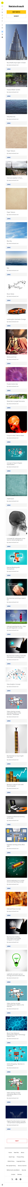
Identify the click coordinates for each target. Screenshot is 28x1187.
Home (10, 1152)
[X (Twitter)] (2, 34)
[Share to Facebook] (22, 58)
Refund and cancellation (13, 1170)
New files (16, 1152)
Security (24, 1170)
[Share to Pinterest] (25, 58)
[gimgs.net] (2, 31)
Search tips (12, 1157)
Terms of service (22, 1165)
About (22, 1152)
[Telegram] (2, 37)
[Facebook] (16, 1179)
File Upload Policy (11, 1165)
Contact (13, 1174)
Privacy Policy (20, 1157)
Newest (16, 16)
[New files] (2, 21)
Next (17, 1141)
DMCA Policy (11, 1161)
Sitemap (19, 1174)
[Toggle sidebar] (2, 6)
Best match (16, 12)
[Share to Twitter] (20, 58)
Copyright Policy (20, 1161)
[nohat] (2, 3)
